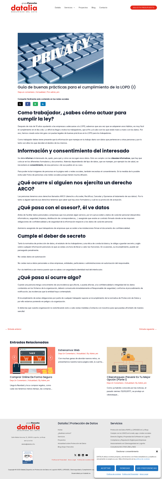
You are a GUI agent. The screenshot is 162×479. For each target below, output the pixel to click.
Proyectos (83, 7)
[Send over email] (35, 104)
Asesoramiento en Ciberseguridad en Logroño (127, 443)
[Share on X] (20, 104)
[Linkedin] (83, 455)
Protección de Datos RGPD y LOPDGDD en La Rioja (129, 430)
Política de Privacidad (130, 474)
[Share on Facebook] (27, 104)
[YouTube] (87, 455)
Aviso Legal (144, 474)
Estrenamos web (69, 350)
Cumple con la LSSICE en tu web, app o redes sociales (130, 433)
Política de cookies (114, 474)
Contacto (103, 7)
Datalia (58, 7)
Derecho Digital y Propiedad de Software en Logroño (130, 437)
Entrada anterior (13, 329)
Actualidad (40, 92)
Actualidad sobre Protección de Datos (72, 443)
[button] (157, 451)
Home (60, 430)
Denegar (125, 468)
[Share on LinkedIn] (43, 104)
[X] (75, 455)
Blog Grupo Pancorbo (66, 447)
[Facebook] (79, 455)
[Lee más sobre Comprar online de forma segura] (32, 360)
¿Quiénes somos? (64, 433)
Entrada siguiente (148, 329)
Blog (93, 7)
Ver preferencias (147, 468)
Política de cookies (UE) (85, 460)
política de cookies (142, 459)
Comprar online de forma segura (31, 377)
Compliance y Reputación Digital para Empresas (128, 440)
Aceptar (105, 468)
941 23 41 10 (28, 441)
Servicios (68, 7)
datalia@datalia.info (28, 444)
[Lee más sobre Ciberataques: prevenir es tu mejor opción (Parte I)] (129, 360)
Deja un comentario (26, 92)
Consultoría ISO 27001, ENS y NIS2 (123, 447)
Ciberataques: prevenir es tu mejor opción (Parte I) (128, 378)
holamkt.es (86, 473)
